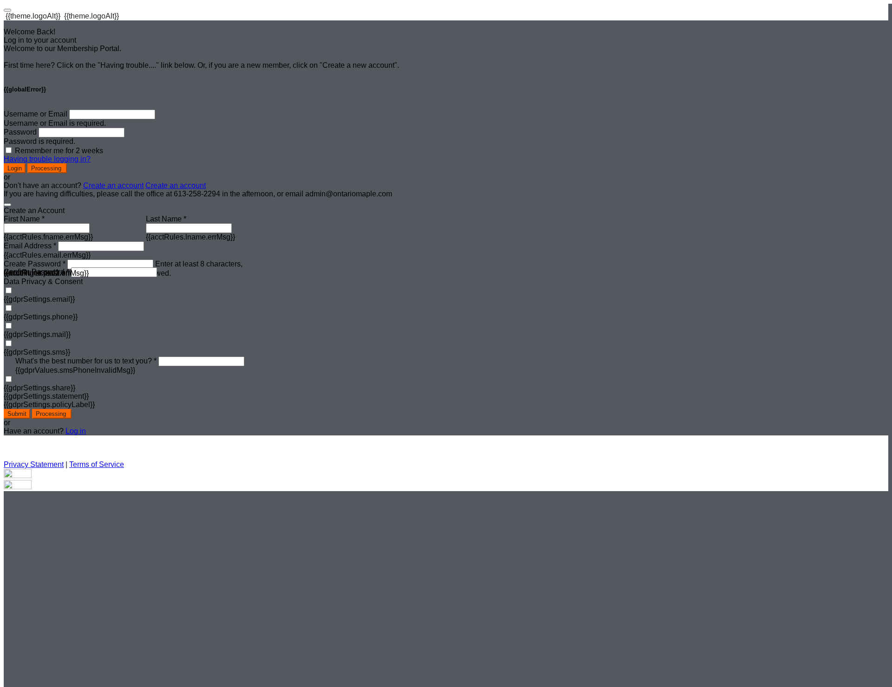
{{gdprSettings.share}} (39, 388)
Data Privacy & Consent (43, 281)
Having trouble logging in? (47, 159)
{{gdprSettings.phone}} (41, 317)
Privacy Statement (34, 464)
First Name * (24, 219)
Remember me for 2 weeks (59, 151)
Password (20, 132)
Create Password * (35, 264)
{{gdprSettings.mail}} (37, 334)
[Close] (7, 204)
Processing (47, 168)
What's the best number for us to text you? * (86, 361)
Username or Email (35, 114)
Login (14, 168)
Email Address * (30, 246)
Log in (76, 431)
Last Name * (166, 219)
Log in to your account (40, 40)
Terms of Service (96, 464)
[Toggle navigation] (7, 10)
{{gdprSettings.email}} (39, 299)
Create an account (113, 185)
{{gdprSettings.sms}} (37, 352)
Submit (16, 413)
